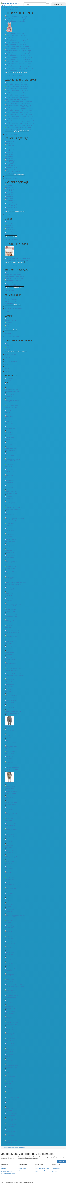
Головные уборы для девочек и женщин (16, 257)
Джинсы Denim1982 (10, 858)
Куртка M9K (8, 949)
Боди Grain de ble (9, 884)
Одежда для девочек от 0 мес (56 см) (15, 18)
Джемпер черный (9, 482)
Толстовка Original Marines (12, 670)
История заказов (55, 1168)
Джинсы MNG (8, 863)
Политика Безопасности (7, 1170)
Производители (39, 1166)
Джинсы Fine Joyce (10, 697)
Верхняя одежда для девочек (13, 274)
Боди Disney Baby (10, 890)
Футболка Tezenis (10, 1126)
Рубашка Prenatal (9, 649)
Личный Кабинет (55, 1166)
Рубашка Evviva (9, 1045)
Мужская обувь (9, 234)
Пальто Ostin (8, 380)
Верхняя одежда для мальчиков (14, 278)
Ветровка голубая (10, 611)
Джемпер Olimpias (10, 568)
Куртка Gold (8, 1083)
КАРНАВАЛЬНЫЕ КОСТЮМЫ (13, 308)
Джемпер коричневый (11, 1067)
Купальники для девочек (12, 298)
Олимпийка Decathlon (11, 616)
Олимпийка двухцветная (12, 402)
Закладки (53, 1170)
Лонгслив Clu (8, 1110)
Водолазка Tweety (10, 1035)
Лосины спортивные (10, 793)
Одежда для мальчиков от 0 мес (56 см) (16, 84)
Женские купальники (10, 301)
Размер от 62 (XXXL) (10, 209)
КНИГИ (7, 368)
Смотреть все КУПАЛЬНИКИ (13, 305)
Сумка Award (8, 874)
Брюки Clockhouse (10, 836)
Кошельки (7, 324)
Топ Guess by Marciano (11, 1099)
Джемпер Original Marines (12, 391)
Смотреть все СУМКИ (11, 330)
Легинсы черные (9, 686)
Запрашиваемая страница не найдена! (14, 1147)
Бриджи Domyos (9, 514)
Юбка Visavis (8, 758)
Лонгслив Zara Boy (10, 541)
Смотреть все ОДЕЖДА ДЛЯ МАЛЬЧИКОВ (17, 131)
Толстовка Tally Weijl (10, 1142)
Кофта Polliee (8, 466)
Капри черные (8, 732)
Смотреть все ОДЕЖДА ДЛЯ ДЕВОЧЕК (16, 72)
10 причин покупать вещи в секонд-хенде (8, 1174)
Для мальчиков (9, 227)
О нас (2, 1166)
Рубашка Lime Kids (10, 659)
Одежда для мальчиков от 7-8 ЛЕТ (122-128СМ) (18, 114)
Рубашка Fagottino (10, 943)
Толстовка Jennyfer (10, 1115)
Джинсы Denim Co (10, 809)
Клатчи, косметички (10, 320)
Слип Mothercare (9, 879)
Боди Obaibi (8, 895)
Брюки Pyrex (8, 477)
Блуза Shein (8, 1072)
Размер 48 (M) (9, 158)
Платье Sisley (8, 1105)
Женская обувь (9, 231)
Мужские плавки (9, 303)
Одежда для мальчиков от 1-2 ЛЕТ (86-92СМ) (17, 103)
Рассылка (54, 1171)
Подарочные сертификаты (42, 1168)
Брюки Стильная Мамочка (12, 713)
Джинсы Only (8, 820)
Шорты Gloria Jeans (10, 748)
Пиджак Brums (9, 525)
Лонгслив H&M (9, 954)
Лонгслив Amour (9, 455)
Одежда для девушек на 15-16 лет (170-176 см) (18, 70)
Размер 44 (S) (8, 150)
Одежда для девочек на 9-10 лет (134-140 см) (17, 59)
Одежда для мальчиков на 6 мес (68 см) (16, 92)
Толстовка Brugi (9, 1029)
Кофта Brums (8, 643)
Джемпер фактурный (10, 997)
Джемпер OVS (8, 396)
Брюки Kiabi (8, 691)
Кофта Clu (7, 412)
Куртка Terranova (9, 1056)
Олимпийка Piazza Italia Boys (13, 509)
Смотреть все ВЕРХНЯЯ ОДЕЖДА (14, 287)
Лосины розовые (9, 788)
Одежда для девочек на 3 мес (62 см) (15, 21)
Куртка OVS (8, 627)
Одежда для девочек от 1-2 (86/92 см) (15, 44)
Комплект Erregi (9, 1040)
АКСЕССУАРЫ (9, 333)
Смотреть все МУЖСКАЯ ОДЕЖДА (15, 211)
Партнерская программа (41, 1170)
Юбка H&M (8, 1019)
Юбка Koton (8, 737)
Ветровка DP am (9, 579)
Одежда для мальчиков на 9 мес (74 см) (16, 95)
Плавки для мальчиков (11, 299)
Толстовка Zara (9, 439)
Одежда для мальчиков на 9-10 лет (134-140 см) (18, 118)
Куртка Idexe (8, 386)
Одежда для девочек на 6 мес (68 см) (15, 33)
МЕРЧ (6, 364)
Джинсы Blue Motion (10, 815)
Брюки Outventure (9, 702)
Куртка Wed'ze (9, 1062)
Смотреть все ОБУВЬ (11, 236)
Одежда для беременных (12, 173)
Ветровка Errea (9, 536)
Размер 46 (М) (9, 154)
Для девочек (8, 223)
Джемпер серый (9, 970)
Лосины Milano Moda (10, 831)
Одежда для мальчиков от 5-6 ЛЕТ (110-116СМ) (18, 110)
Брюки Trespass (9, 1051)
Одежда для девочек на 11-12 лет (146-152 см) (18, 63)
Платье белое (9, 1088)
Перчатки (7, 349)
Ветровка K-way (9, 938)
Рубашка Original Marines (12, 461)
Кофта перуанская (10, 428)
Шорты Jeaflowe (9, 753)
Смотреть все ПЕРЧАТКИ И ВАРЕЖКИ (16, 351)
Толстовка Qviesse (10, 1121)
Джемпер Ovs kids (10, 1008)
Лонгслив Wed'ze (9, 1013)
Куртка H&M (8, 933)
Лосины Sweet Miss (10, 825)
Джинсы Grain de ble (10, 563)
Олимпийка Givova (10, 498)
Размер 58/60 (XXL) (10, 206)
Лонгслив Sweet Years (11, 493)
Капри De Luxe (9, 726)
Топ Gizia (7, 1094)
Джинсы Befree (9, 852)
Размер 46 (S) (8, 191)
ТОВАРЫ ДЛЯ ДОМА (11, 361)
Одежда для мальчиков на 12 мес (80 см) (16, 99)
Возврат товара (22, 1168)
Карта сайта (21, 1170)
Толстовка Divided (10, 1131)
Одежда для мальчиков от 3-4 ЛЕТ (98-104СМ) (18, 107)
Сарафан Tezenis (9, 1003)
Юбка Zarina (8, 764)
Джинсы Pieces (9, 841)
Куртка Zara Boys (9, 665)
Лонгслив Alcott (9, 595)
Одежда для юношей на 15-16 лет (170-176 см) (18, 129)
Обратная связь (22, 1166)
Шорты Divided (9, 868)
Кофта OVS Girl (9, 423)
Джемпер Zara (8, 911)
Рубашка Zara (8, 654)
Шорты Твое (8, 799)
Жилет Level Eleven (10, 992)
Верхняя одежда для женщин (13, 282)
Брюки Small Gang (10, 450)
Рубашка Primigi (9, 552)
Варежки (7, 345)
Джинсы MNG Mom (10, 708)
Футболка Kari (9, 434)
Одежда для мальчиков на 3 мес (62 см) (16, 88)
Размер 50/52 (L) (9, 162)
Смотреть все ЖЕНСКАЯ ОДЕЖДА (15, 175)
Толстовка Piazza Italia (11, 407)
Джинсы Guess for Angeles (12, 606)
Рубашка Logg (9, 927)
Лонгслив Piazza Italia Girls (12, 632)
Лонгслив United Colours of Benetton (14, 584)
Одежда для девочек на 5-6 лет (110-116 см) (17, 52)
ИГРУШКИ (8, 358)
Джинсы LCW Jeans (10, 804)
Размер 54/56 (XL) (10, 165)
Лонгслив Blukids (9, 471)
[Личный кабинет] (61, 1)
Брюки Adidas (8, 418)
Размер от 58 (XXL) (10, 169)
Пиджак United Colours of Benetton (14, 675)
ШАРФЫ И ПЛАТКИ (10, 354)
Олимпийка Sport (9, 590)
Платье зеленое (9, 1078)
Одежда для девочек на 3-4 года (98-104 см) (17, 48)
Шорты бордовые (9, 681)
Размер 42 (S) (8, 147)
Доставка (3, 1168)
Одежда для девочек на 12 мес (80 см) (15, 40)
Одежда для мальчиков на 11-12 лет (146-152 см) (18, 122)
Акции (36, 1171)
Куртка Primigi (8, 547)
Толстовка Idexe (9, 504)
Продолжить (61, 1161)
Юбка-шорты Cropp (10, 742)
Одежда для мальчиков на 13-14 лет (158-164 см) (18, 125)
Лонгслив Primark (9, 445)
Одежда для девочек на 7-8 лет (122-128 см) (17, 55)
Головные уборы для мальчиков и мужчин (16, 260)
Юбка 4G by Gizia (9, 782)
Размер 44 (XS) (9, 187)
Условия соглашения (6, 1171)
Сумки (6, 328)
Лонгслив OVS (9, 573)
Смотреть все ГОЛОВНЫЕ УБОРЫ (15, 262)
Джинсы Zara (8, 600)
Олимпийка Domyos (10, 638)
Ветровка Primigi (9, 557)
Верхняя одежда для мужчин (13, 285)
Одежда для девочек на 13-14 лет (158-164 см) (18, 67)
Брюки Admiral (9, 488)
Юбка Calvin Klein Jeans (11, 769)
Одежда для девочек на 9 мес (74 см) (15, 37)
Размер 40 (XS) (9, 143)
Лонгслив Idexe (9, 981)
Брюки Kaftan (8, 847)
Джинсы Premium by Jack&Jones (14, 520)
